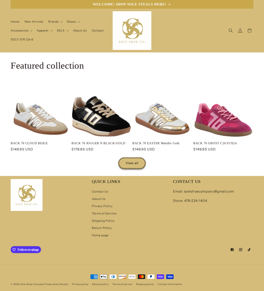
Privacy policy (80, 284)
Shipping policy (145, 284)
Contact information (170, 284)
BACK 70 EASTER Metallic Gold (155, 143)
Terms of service (122, 284)
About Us (98, 199)
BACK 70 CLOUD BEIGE (29, 143)
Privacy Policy (102, 206)
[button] (55, 21)
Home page (100, 235)
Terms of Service (104, 213)
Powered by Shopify (56, 284)
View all (132, 163)
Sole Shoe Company (32, 284)
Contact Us (100, 191)
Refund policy (100, 284)
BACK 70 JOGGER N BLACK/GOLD (98, 143)
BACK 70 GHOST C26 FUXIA (215, 143)
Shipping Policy (103, 221)
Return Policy (102, 228)
